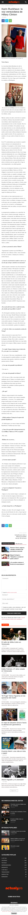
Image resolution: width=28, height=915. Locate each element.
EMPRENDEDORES (9, 5)
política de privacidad (12, 592)
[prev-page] (3, 570)
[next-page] (5, 570)
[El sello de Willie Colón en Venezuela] (14, 634)
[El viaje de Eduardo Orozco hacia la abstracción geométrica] (14, 714)
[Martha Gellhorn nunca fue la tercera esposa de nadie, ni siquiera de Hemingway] (5, 840)
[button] (2, 2)
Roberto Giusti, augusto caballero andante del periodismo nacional (17, 549)
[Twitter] (6, 20)
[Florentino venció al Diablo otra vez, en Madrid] (5, 806)
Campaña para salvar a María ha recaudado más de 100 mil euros (20, 536)
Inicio (3, 5)
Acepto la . (10, 592)
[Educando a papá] (5, 847)
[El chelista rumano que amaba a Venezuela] (5, 832)
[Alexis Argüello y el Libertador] (14, 771)
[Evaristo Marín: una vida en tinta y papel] (14, 743)
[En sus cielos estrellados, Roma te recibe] (5, 813)
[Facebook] (3, 20)
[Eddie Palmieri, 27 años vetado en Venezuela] (14, 661)
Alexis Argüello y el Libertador (13, 780)
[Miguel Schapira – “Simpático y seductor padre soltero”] (5, 556)
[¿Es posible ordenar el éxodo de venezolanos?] (5, 564)
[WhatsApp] (10, 20)
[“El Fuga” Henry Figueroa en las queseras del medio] (14, 688)
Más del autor (19, 543)
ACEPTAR (14, 913)
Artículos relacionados (8, 543)
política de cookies (6, 911)
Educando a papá (15, 846)
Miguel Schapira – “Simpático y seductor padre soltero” (17, 556)
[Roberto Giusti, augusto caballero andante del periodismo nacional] (5, 549)
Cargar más (13, 790)
